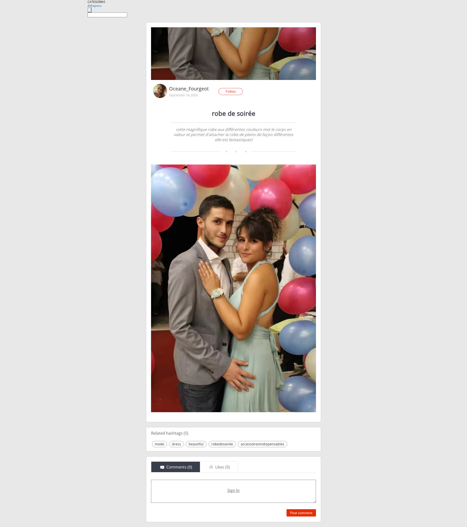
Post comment (301, 513)
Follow (231, 91)
